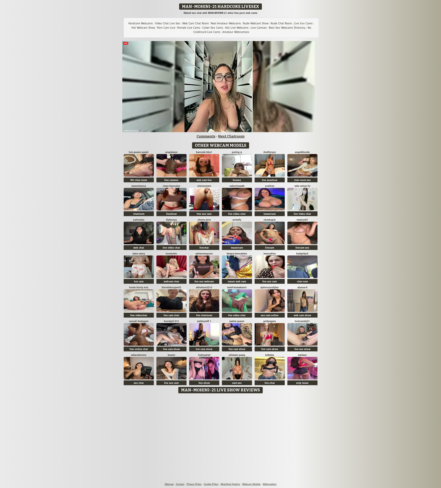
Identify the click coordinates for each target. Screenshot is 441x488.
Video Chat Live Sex (167, 23)
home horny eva (138, 287)
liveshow (171, 213)
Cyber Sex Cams (212, 27)
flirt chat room (138, 180)
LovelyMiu (171, 253)
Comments (206, 136)
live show (204, 383)
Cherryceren (204, 186)
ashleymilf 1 (204, 321)
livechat (204, 247)
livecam (269, 247)
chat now (302, 281)
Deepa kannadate (237, 253)
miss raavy (138, 253)
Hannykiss (270, 253)
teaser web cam (237, 281)
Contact (180, 484)
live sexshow (269, 180)
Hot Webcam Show (143, 27)
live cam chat (171, 315)
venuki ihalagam (138, 321)
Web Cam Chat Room (195, 23)
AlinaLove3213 (204, 287)
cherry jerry (204, 219)
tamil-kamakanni (237, 287)
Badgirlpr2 (302, 253)
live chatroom (204, 315)
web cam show (302, 315)
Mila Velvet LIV (302, 186)
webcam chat (171, 281)
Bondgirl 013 (171, 321)
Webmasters (269, 484)
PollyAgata (269, 321)
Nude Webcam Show (256, 23)
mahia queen (236, 321)
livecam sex (302, 247)
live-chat (270, 383)
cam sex (237, 383)
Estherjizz (138, 219)
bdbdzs (269, 355)
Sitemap (169, 484)
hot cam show (204, 349)
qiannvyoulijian (269, 287)
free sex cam (204, 213)
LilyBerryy (171, 219)
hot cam (138, 281)
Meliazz (302, 355)
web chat (138, 247)
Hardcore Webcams (140, 23)
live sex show (302, 349)
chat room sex (302, 180)
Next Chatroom (231, 136)
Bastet (171, 355)
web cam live (204, 180)
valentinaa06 (236, 186)
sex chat (139, 383)
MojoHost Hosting (230, 484)
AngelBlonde (302, 152)
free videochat (138, 315)
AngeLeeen (171, 152)
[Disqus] (220, 438)
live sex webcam (204, 281)
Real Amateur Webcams (226, 23)
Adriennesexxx (204, 253)
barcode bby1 (204, 152)
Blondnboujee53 (171, 287)
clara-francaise (171, 186)
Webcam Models (251, 484)
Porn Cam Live (166, 27)
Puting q (237, 152)
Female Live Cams (188, 27)
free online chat (139, 349)
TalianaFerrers (138, 355)
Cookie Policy (211, 484)
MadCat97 (302, 219)
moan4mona (138, 186)
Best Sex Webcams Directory (287, 27)
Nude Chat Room (281, 23)
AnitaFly (237, 219)
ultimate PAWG (237, 355)
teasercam (270, 213)
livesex (237, 180)
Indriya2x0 (204, 355)
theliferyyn (269, 152)
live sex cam (269, 281)
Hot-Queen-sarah (138, 152)
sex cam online (270, 315)
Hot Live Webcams (237, 27)
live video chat (236, 213)
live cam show (171, 349)
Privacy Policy (194, 484)
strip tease (302, 383)
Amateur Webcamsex (235, 32)
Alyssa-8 (302, 287)
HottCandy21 (302, 321)
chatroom (138, 213)
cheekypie (270, 219)
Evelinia (269, 186)
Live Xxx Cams (303, 23)
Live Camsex (259, 27)
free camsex (171, 180)
